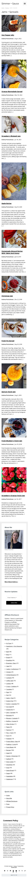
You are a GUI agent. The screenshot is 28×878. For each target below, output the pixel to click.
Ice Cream (9, 707)
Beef (7, 652)
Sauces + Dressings (12, 756)
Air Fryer (8, 643)
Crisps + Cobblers (11, 686)
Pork (7, 736)
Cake (7, 666)
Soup (7, 767)
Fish (7, 695)
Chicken (8, 672)
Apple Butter (7, 203)
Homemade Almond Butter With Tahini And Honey (12, 252)
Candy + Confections (12, 669)
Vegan (8, 773)
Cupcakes (9, 689)
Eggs (7, 692)
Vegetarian (9, 779)
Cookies (8, 683)
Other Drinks (10, 724)
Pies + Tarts (9, 733)
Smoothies (9, 765)
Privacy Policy (10, 807)
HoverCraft (14, 867)
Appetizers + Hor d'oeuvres (14, 646)
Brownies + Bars (11, 663)
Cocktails (9, 678)
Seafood (8, 759)
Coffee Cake (9, 681)
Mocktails (9, 715)
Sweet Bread (10, 770)
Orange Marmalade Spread (12, 91)
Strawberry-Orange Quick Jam (13, 496)
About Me (9, 798)
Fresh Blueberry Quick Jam (12, 441)
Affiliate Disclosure (11, 801)
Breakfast (9, 660)
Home (8, 795)
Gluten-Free (9, 701)
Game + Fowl (10, 698)
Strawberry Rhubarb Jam (11, 136)
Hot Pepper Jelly (8, 35)
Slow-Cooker (10, 762)
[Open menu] (24, 3)
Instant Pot (9, 709)
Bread (8, 657)
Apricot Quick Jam (9, 392)
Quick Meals (9, 747)
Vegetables (9, 776)
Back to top (14, 875)
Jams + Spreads (10, 712)
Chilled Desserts (11, 675)
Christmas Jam (7, 296)
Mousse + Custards (11, 718)
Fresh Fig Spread (8, 341)
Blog (7, 654)
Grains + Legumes (11, 704)
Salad (7, 753)
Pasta (7, 727)
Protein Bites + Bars (12, 741)
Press (7, 804)
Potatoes (8, 738)
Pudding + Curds (11, 744)
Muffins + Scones (11, 721)
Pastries (8, 730)
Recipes (8, 750)
